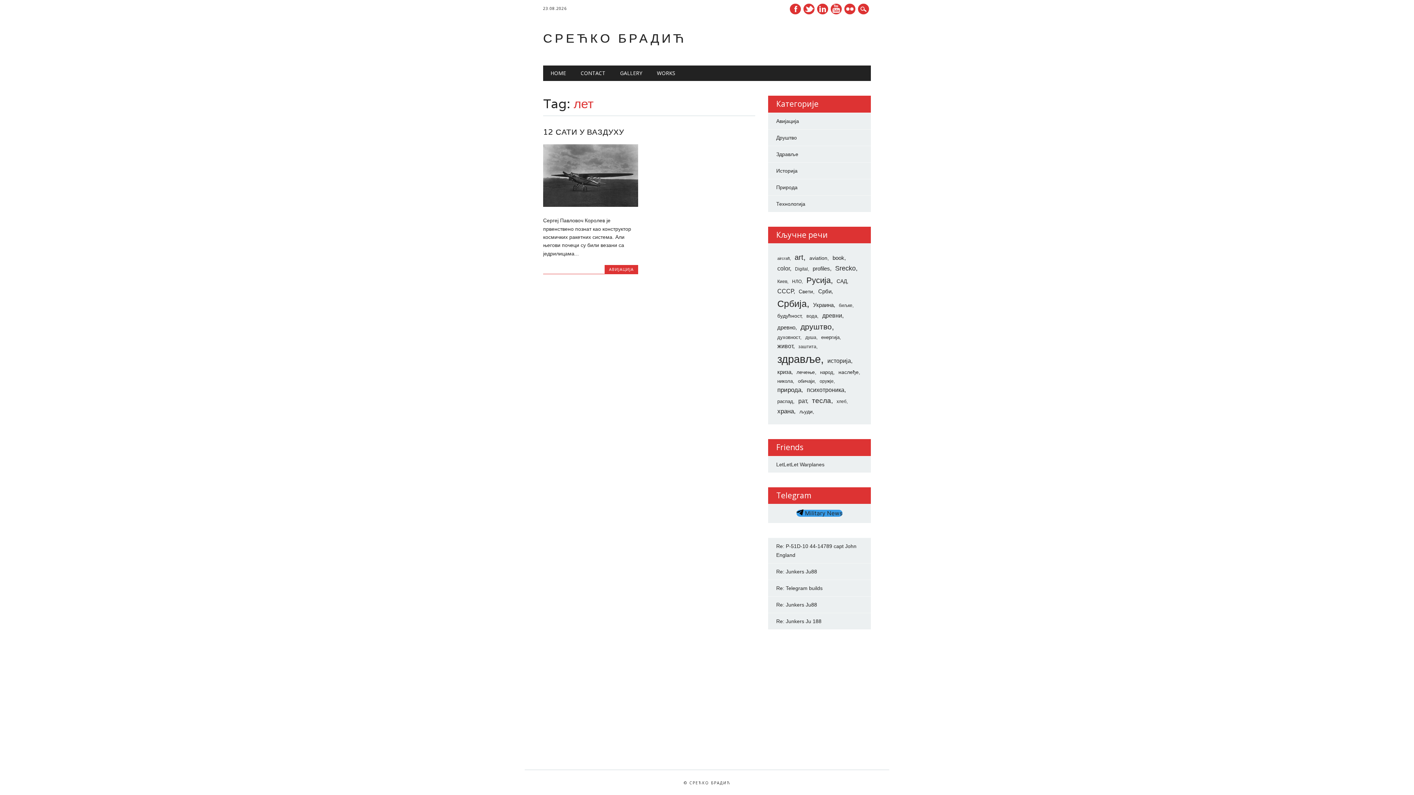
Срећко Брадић (614, 38)
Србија (792, 303)
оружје (827, 381)
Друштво (786, 138)
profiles (821, 269)
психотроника (825, 389)
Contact (593, 73)
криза (784, 372)
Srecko (845, 268)
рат (802, 401)
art (799, 257)
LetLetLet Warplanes (800, 464)
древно (786, 328)
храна (785, 411)
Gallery (631, 73)
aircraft (783, 258)
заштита (807, 346)
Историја (787, 171)
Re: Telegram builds (799, 588)
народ (826, 372)
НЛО (797, 281)
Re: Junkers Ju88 (796, 572)
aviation (818, 258)
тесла (821, 400)
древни (832, 315)
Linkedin (822, 9)
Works (666, 73)
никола (785, 381)
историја (839, 361)
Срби (824, 291)
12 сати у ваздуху (583, 132)
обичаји (806, 381)
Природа (787, 187)
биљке (845, 305)
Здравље (787, 154)
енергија (830, 337)
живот (785, 346)
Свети (806, 291)
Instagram (849, 9)
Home (558, 73)
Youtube (836, 9)
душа (810, 337)
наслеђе (848, 372)
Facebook (795, 9)
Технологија (790, 204)
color (783, 268)
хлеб (842, 401)
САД (842, 281)
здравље (799, 359)
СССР (785, 291)
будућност (789, 316)
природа (789, 389)
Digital (801, 269)
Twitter (809, 9)
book (838, 258)
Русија (818, 280)
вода (811, 316)
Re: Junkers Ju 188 (799, 621)
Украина (823, 305)
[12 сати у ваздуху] (590, 205)
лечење (805, 372)
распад (785, 401)
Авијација (621, 269)
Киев (782, 281)
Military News (823, 513)
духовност (788, 337)
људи (806, 411)
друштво (816, 326)
